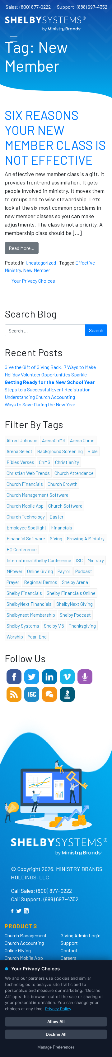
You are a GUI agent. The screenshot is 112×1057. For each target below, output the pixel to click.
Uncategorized (41, 262)
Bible (92, 451)
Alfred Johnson (22, 440)
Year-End (37, 636)
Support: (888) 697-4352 (82, 7)
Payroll (64, 571)
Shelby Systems (23, 626)
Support (69, 943)
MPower (14, 571)
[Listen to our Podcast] (84, 676)
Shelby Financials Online (71, 593)
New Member (36, 270)
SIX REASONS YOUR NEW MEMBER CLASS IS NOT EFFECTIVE (55, 137)
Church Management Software (37, 495)
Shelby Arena (75, 582)
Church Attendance (74, 473)
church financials (25, 484)
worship (15, 636)
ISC (79, 560)
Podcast (83, 571)
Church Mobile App (25, 506)
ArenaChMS (53, 440)
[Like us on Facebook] (14, 676)
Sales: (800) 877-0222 (28, 7)
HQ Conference (22, 549)
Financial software (26, 538)
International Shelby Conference (39, 560)
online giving (40, 571)
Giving (56, 538)
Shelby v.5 (54, 626)
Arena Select (19, 451)
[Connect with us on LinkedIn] (49, 676)
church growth (62, 484)
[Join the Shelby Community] (49, 693)
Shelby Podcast (75, 615)
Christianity (67, 462)
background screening (60, 451)
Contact (69, 950)
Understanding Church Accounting (40, 397)
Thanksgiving (82, 626)
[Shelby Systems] (45, 24)
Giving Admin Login (80, 935)
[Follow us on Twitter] (31, 676)
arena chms (82, 440)
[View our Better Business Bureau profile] (67, 693)
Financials (61, 527)
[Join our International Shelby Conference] (31, 693)
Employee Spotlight (26, 527)
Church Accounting (24, 943)
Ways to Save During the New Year (40, 404)
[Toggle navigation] (13, 39)
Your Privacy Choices (33, 281)
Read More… (22, 248)
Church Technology (26, 516)
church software (65, 506)
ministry (95, 560)
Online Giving (18, 950)
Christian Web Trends (28, 473)
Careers (69, 958)
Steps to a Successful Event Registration (48, 389)
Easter (56, 516)
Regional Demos (40, 582)
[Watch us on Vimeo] (67, 676)
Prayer (13, 582)
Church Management (26, 935)
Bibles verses (20, 462)
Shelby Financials (24, 593)
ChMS (44, 462)
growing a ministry (86, 538)
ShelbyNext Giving (74, 604)
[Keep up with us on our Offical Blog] (14, 693)
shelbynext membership (31, 615)
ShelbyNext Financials (29, 604)
